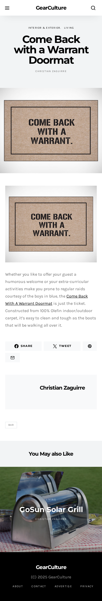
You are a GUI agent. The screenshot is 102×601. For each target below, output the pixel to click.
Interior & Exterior (44, 27)
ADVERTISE (63, 586)
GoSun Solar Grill (51, 509)
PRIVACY (87, 586)
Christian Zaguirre (51, 71)
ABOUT (18, 586)
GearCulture (51, 7)
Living (69, 27)
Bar (11, 424)
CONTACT (38, 586)
